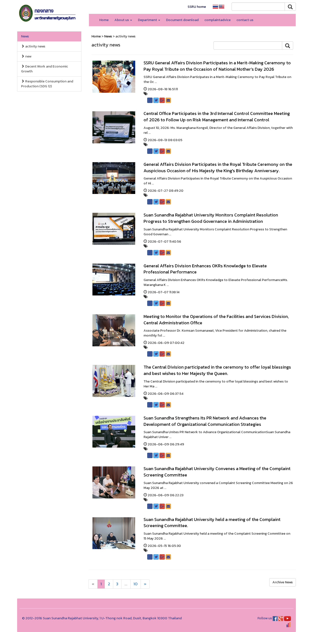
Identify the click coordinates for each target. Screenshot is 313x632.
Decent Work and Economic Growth (44, 69)
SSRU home (197, 6)
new (27, 56)
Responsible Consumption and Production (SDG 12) (47, 84)
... (125, 584)
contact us (244, 20)
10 (136, 584)
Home (104, 20)
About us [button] (122, 20)
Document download (182, 20)
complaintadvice (217, 20)
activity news (34, 46)
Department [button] (148, 20)
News (25, 36)
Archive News (282, 582)
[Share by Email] (168, 100)
